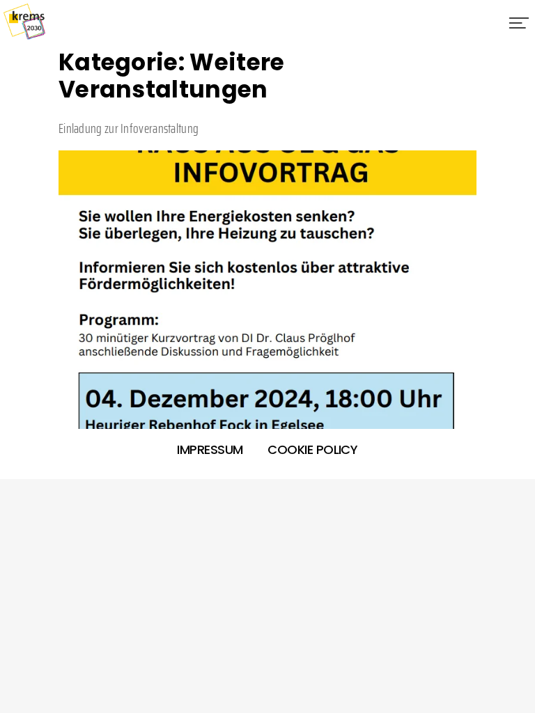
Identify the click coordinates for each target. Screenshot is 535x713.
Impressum (209, 449)
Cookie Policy (312, 449)
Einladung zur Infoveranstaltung (129, 128)
